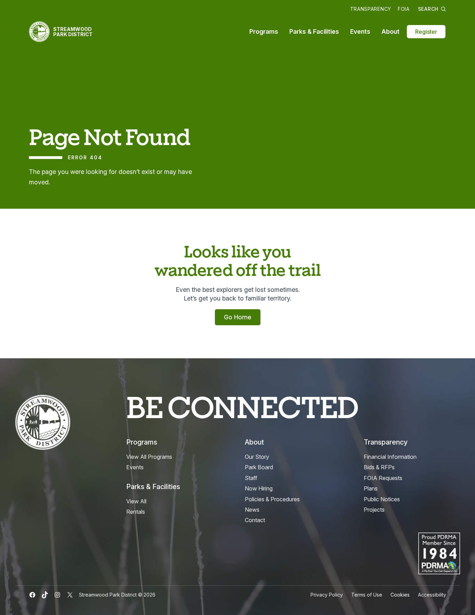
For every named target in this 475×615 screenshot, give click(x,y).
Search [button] (428, 9)
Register (426, 31)
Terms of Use (366, 595)
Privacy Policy (327, 595)
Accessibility (432, 595)
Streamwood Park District (72, 31)
